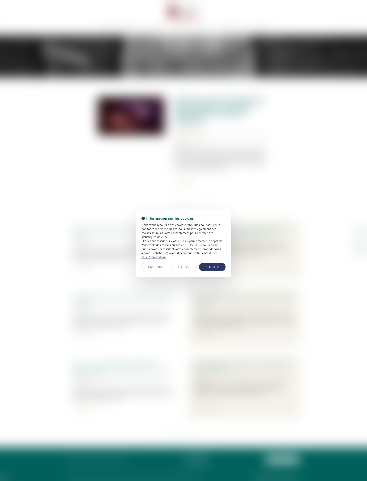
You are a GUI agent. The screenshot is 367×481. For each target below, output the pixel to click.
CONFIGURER (154, 267)
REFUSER (183, 267)
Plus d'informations (153, 257)
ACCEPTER (212, 267)
